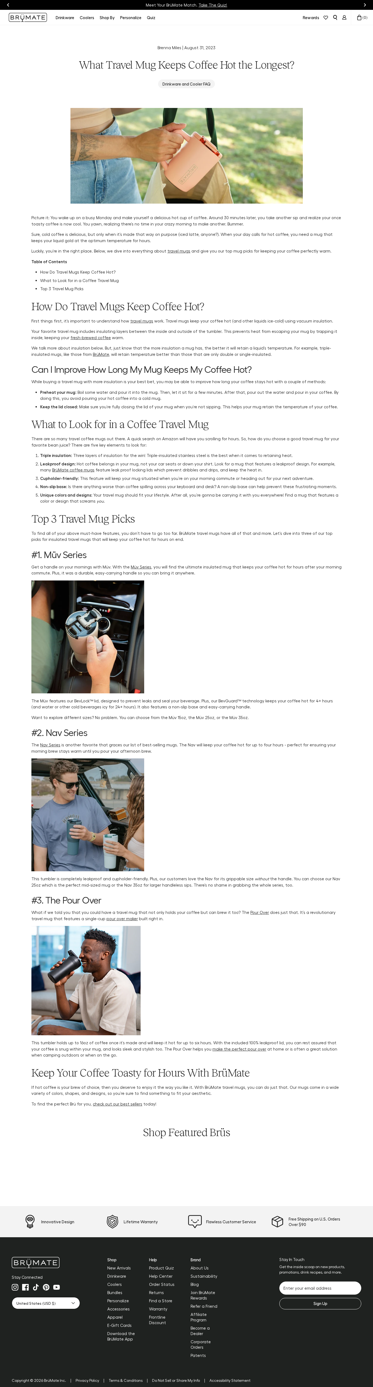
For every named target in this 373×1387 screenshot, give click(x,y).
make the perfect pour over (239, 1048)
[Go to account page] (344, 17)
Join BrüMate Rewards (203, 1295)
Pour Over (259, 912)
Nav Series (50, 744)
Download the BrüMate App (121, 1336)
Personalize (118, 1300)
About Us (200, 1267)
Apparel (115, 1317)
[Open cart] (359, 17)
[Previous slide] (8, 5)
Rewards (311, 17)
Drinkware (116, 1276)
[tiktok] (35, 1287)
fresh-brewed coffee (90, 337)
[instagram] (15, 1287)
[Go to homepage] (28, 17)
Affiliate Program (199, 1317)
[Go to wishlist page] (325, 17)
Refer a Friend (204, 1306)
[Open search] (335, 17)
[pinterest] (46, 1287)
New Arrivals (119, 1267)
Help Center (161, 1276)
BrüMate (101, 354)
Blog (195, 1284)
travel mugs (178, 250)
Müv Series (141, 566)
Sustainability (204, 1276)
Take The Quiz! (213, 4)
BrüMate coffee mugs (73, 469)
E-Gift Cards (119, 1325)
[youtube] (56, 1287)
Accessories (118, 1308)
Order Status (161, 1284)
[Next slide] (365, 5)
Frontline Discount (157, 1320)
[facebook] (25, 1287)
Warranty (158, 1308)
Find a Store (160, 1300)
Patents (198, 1355)
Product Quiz (161, 1267)
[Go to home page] (46, 1262)
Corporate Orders (201, 1344)
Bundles (114, 1292)
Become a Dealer (200, 1331)
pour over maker (122, 918)
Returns (156, 1292)
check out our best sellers (117, 1103)
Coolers (114, 1284)
